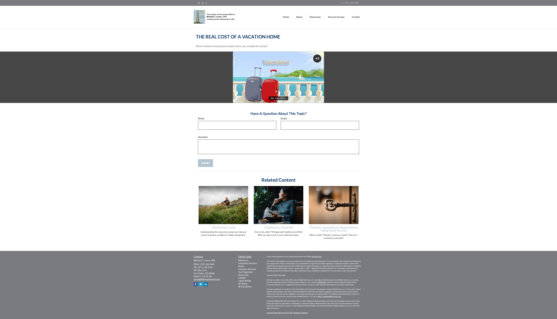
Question (203, 137)
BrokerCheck (317, 256)
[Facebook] (206, 2)
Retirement (243, 260)
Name (201, 118)
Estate (241, 266)
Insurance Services (247, 269)
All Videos (242, 283)
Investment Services (247, 263)
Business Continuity (301, 312)
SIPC (324, 282)
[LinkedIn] (203, 2)
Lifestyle (242, 277)
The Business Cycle (223, 227)
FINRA (319, 282)
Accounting (243, 274)
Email (284, 118)
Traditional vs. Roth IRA (278, 227)
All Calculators (244, 286)
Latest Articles (244, 280)
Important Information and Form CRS (280, 312)
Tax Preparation (245, 272)
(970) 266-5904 (352, 2)
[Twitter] (199, 2)
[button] (299, 17)
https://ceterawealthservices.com (329, 296)
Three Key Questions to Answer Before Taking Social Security (333, 229)
